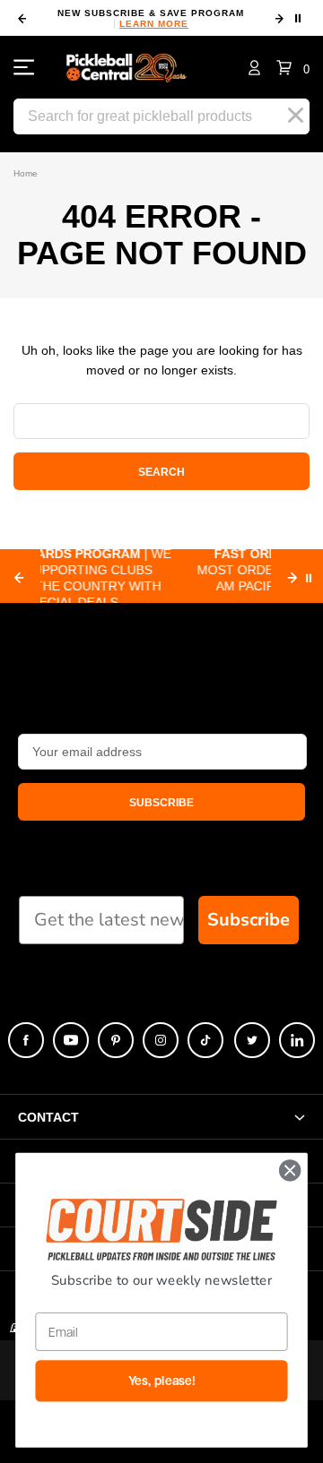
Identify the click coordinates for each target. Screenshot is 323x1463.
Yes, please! (162, 1381)
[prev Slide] (19, 578)
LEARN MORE (153, 24)
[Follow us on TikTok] (205, 1040)
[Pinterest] (116, 1040)
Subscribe (248, 920)
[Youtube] (71, 1040)
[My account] (254, 67)
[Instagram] (161, 1040)
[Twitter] (252, 1040)
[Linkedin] (297, 1040)
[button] (293, 67)
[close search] (296, 116)
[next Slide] (292, 578)
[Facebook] (26, 1040)
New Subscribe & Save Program (150, 18)
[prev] (22, 19)
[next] (279, 19)
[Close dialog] (289, 1171)
